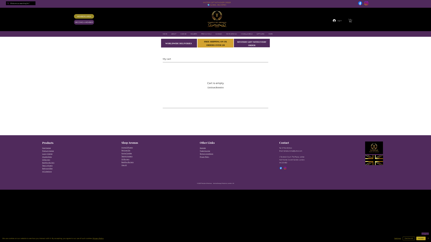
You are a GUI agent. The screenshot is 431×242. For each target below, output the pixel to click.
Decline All (409, 238)
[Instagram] (366, 3)
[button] (351, 20)
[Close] (428, 238)
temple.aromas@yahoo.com (293, 151)
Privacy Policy (98, 238)
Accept (421, 238)
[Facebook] (360, 3)
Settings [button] (397, 238)
